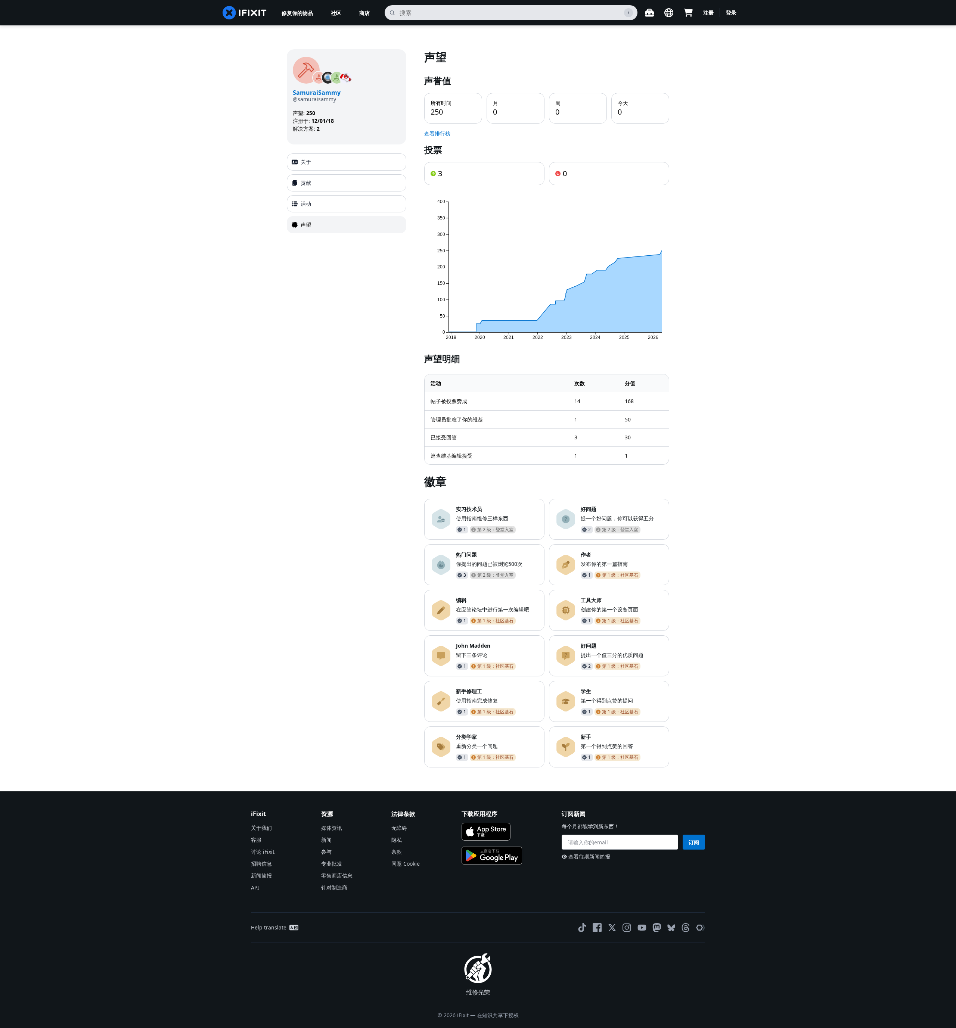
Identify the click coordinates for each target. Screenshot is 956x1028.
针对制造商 (334, 887)
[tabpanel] (546, 408)
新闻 (326, 839)
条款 (396, 851)
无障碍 (399, 827)
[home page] (245, 12)
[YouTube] (641, 927)
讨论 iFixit (262, 851)
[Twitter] (612, 927)
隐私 (396, 839)
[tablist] (346, 193)
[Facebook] (597, 927)
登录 (731, 12)
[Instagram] (627, 927)
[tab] (346, 162)
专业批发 (331, 863)
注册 (708, 12)
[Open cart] (688, 12)
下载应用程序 (479, 814)
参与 (326, 851)
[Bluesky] (671, 928)
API (255, 887)
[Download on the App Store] (486, 832)
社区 (336, 12)
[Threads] (685, 927)
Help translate (268, 927)
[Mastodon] (656, 927)
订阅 (694, 842)
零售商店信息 (337, 875)
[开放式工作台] (649, 12)
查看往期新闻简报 (589, 856)
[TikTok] (582, 927)
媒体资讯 (331, 827)
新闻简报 (261, 875)
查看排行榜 (437, 133)
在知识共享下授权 (498, 1015)
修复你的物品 (297, 12)
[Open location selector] (668, 12)
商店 (364, 12)
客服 (256, 839)
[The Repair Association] (700, 927)
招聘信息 (261, 863)
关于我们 (261, 827)
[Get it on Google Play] (492, 856)
